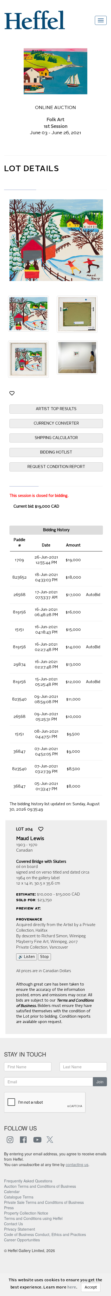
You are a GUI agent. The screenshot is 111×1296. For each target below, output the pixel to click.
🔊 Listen (26, 957)
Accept (91, 1287)
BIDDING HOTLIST (56, 452)
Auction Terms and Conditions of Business (40, 1186)
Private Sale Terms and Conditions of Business (44, 1202)
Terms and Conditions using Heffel (33, 1218)
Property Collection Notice (26, 1213)
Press (9, 1207)
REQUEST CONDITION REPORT (56, 467)
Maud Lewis (30, 838)
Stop (44, 957)
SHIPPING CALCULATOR (56, 438)
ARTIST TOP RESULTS (56, 409)
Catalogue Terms (18, 1197)
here (71, 1287)
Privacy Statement (19, 1229)
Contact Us (13, 1223)
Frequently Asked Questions (28, 1180)
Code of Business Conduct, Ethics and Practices (45, 1234)
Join (99, 1081)
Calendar (12, 1191)
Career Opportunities (22, 1239)
